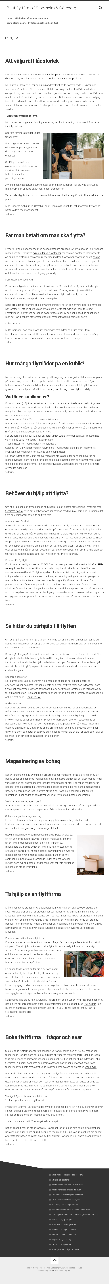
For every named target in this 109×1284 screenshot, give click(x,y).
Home (10, 18)
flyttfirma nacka (14, 510)
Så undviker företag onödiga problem (67, 1175)
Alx (69, 1271)
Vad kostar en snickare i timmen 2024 (67, 1185)
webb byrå (91, 1066)
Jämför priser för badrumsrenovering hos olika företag (75, 1215)
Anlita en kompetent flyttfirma (64, 1224)
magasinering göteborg (50, 820)
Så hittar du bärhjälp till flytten (40, 626)
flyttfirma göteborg (24, 828)
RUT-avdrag (90, 1003)
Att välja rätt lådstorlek (32, 61)
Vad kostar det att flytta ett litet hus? (66, 1190)
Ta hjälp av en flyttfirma (33, 894)
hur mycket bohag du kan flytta (64, 389)
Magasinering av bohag (32, 761)
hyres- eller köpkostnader (47, 253)
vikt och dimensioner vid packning (63, 78)
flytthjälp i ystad (55, 74)
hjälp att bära (60, 711)
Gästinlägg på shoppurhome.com (31, 18)
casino (96, 256)
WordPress (53, 1271)
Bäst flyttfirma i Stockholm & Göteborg (41, 7)
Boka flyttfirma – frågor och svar (43, 1037)
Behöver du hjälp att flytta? (36, 493)
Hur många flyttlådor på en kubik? (44, 363)
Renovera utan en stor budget (64, 1234)
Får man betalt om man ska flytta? (45, 235)
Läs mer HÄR (34, 697)
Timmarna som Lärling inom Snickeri (67, 1195)
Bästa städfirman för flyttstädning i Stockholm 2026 (32, 23)
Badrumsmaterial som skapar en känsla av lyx (71, 1210)
